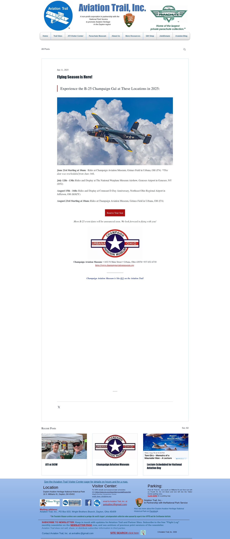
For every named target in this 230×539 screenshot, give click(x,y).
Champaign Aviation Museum (112, 464)
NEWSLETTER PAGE (81, 525)
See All (185, 427)
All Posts (45, 49)
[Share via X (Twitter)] (58, 406)
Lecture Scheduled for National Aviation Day (164, 466)
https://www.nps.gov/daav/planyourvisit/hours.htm (113, 492)
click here (124, 533)
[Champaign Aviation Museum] (115, 446)
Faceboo (153, 511)
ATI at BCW (51, 464)
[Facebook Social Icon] (88, 503)
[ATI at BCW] (64, 446)
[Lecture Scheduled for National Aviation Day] (165, 446)
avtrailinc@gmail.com (83, 533)
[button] (184, 49)
